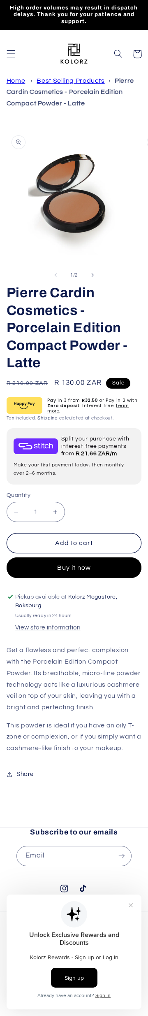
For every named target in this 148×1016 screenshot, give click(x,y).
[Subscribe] (121, 856)
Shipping (47, 418)
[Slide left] (55, 275)
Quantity (18, 495)
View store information (48, 628)
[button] (10, 53)
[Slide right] (92, 275)
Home (16, 80)
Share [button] (25, 774)
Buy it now (74, 567)
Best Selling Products (70, 80)
